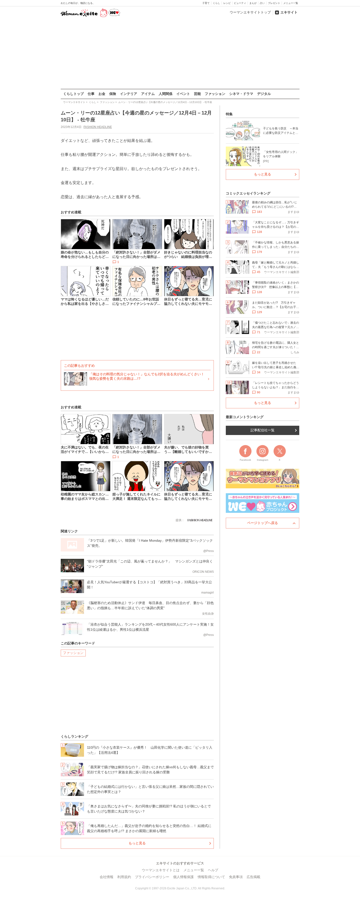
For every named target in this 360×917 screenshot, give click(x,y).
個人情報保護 (183, 877)
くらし (216, 3)
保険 (112, 94)
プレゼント (274, 3)
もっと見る (137, 843)
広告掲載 (253, 877)
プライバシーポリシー (152, 877)
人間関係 (165, 94)
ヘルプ (213, 870)
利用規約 (124, 877)
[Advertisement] (180, 53)
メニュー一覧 (290, 3)
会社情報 (106, 877)
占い (262, 3)
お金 (101, 94)
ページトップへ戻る (262, 523)
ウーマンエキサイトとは (161, 870)
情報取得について (211, 877)
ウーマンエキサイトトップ (250, 12)
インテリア (128, 94)
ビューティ (240, 3)
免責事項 (236, 877)
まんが (253, 3)
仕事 (91, 94)
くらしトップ (73, 94)
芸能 (197, 94)
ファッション (215, 94)
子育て (206, 3)
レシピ (227, 3)
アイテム (148, 94)
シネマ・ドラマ (241, 94)
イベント (183, 94)
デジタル (264, 94)
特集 (229, 114)
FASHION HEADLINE (98, 127)
